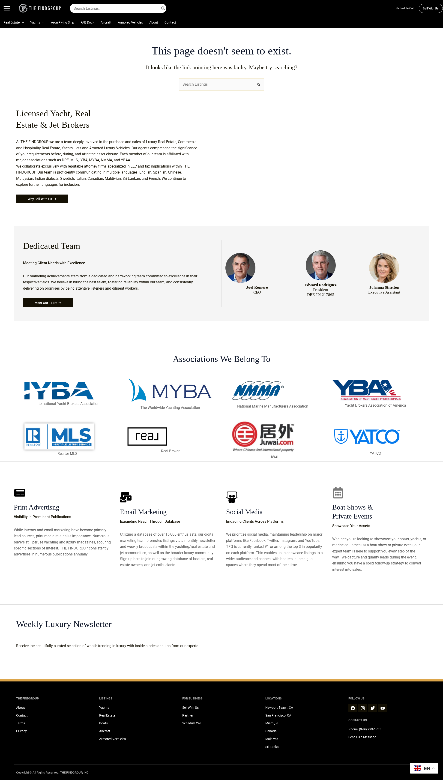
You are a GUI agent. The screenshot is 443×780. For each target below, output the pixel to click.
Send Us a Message (362, 737)
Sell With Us (190, 707)
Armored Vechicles (112, 739)
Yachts (104, 707)
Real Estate (107, 715)
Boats (103, 723)
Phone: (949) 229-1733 (364, 729)
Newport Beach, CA (279, 707)
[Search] (163, 8)
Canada (271, 731)
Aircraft (104, 731)
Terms (20, 723)
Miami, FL (272, 723)
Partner (187, 715)
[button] (431, 8)
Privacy (21, 731)
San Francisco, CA (278, 715)
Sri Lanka (272, 747)
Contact (22, 715)
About (20, 707)
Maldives (271, 739)
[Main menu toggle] (6, 8)
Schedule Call (405, 8)
